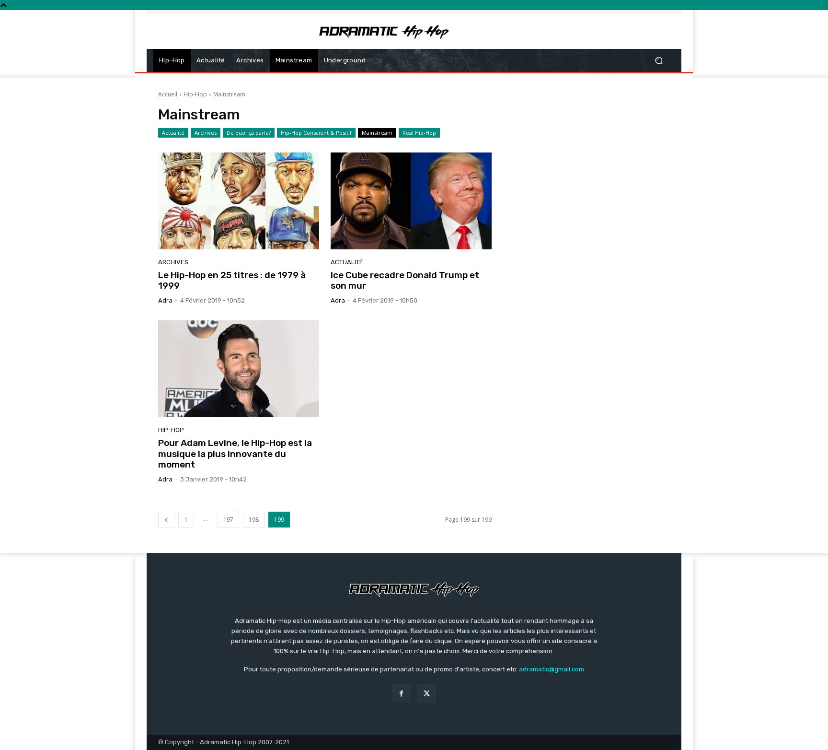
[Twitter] (426, 693)
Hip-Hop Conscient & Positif (316, 132)
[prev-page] (166, 519)
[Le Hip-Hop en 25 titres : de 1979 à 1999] (238, 200)
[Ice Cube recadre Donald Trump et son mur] (411, 200)
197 (228, 520)
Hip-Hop (195, 94)
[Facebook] (401, 693)
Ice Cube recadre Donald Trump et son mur (405, 281)
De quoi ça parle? (249, 132)
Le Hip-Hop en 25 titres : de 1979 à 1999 (232, 281)
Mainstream (377, 132)
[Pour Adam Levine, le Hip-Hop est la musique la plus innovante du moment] (238, 368)
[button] (658, 60)
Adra (165, 300)
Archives (206, 132)
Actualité (173, 132)
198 (254, 520)
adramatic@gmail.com (551, 669)
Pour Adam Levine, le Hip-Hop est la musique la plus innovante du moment (235, 453)
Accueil (167, 94)
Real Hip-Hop (419, 132)
